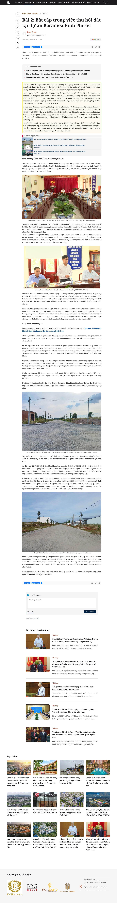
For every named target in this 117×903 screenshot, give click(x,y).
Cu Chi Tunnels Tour (89, 879)
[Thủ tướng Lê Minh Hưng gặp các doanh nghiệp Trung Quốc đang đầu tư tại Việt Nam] (38, 712)
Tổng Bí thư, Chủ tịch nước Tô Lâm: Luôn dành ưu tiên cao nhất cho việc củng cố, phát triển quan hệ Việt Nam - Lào (74, 664)
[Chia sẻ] (18, 21)
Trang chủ (18, 2)
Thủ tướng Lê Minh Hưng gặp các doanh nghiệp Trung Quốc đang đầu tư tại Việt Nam (73, 710)
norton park (98, 882)
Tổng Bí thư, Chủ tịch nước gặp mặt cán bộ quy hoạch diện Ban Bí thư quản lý (72, 688)
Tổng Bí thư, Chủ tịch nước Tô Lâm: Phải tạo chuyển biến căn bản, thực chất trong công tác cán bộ (75, 640)
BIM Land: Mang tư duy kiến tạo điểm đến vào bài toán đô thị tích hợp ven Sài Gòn (19, 843)
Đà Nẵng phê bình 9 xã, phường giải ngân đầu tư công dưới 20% (70, 780)
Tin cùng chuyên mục (37, 630)
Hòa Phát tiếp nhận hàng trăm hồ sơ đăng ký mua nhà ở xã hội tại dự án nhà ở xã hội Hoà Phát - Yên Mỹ (45, 843)
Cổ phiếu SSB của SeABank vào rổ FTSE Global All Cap (45, 811)
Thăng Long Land (95, 887)
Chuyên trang (40, 2)
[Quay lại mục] (18, 14)
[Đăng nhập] (108, 3)
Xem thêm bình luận (32, 618)
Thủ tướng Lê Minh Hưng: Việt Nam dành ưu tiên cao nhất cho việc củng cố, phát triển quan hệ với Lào (73, 734)
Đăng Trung (31, 32)
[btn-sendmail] (99, 47)
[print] (18, 33)
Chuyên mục (28, 2)
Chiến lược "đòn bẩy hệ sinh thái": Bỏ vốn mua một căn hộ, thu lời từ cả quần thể (98, 782)
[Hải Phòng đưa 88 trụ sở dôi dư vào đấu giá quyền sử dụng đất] (19, 799)
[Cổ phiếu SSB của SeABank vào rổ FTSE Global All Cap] (45, 799)
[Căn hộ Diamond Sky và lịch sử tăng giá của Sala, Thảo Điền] (72, 799)
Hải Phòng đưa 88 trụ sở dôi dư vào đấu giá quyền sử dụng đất (18, 812)
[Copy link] (18, 27)
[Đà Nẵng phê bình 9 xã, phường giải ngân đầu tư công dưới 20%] (72, 767)
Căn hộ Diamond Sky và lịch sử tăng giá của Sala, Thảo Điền (70, 812)
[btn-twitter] (96, 47)
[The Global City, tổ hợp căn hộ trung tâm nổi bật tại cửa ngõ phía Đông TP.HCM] (98, 799)
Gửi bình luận (90, 612)
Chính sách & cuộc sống (30, 13)
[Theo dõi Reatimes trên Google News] (95, 40)
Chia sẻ (27, 47)
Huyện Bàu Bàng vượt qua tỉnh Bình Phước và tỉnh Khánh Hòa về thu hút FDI (56, 74)
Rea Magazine (62, 2)
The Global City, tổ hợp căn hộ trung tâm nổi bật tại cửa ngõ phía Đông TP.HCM (98, 812)
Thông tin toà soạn (93, 2)
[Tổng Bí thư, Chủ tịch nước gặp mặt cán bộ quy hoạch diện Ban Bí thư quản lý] (38, 689)
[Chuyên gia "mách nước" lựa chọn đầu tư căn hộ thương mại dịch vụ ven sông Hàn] (19, 767)
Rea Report (52, 2)
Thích (36, 47)
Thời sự (44, 13)
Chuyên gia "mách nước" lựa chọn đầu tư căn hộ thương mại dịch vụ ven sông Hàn (18, 782)
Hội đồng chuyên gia (78, 2)
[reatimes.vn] (9, 2)
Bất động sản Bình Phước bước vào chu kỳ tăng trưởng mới (49, 77)
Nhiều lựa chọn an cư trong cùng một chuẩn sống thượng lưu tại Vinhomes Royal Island (45, 782)
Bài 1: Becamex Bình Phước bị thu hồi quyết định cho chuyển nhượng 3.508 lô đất (58, 71)
